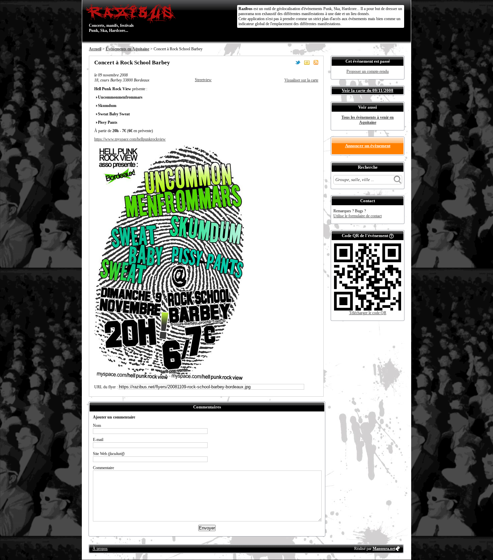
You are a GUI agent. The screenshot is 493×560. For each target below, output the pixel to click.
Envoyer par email (307, 62)
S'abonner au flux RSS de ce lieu (316, 62)
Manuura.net (384, 548)
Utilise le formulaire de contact (357, 216)
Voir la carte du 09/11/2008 (367, 90)
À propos (100, 548)
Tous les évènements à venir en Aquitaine (367, 120)
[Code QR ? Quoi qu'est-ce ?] (391, 235)
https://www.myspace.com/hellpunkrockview (130, 139)
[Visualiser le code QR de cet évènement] (367, 309)
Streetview (203, 79)
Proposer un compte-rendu (367, 71)
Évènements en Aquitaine (127, 49)
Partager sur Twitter (297, 62)
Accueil (95, 49)
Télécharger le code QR (367, 313)
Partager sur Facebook (288, 62)
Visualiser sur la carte (301, 80)
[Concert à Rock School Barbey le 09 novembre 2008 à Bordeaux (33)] (169, 379)
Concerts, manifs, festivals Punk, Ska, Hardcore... (111, 18)
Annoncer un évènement (367, 145)
